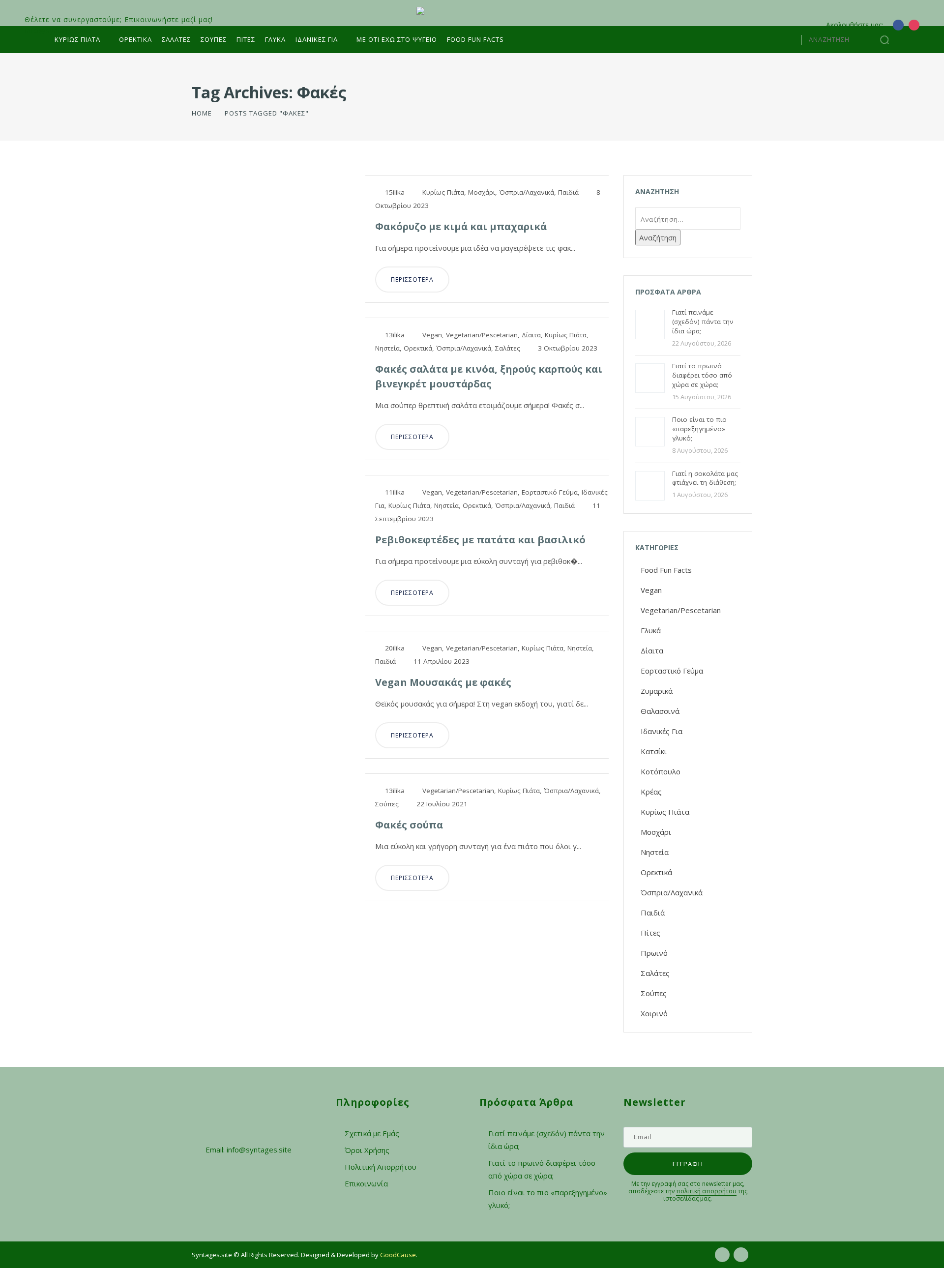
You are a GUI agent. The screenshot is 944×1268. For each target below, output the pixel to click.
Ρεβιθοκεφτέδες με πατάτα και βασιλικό (480, 539)
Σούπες (214, 39)
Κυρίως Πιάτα (77, 39)
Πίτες (245, 39)
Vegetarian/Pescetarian (482, 334)
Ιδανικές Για (661, 731)
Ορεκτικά (135, 39)
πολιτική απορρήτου (706, 1191)
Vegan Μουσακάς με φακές (443, 682)
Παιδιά (568, 192)
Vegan (432, 334)
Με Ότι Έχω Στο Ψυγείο (396, 39)
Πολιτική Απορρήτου (380, 1167)
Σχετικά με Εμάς (372, 1133)
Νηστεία (387, 348)
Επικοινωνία (366, 1183)
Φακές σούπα (409, 824)
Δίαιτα (531, 334)
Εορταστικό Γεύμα (550, 492)
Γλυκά (275, 39)
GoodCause (398, 1254)
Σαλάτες (176, 39)
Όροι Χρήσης (367, 1150)
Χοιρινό (654, 1013)
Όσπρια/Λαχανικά (526, 192)
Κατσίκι (654, 751)
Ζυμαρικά (657, 691)
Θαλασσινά (660, 711)
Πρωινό (654, 953)
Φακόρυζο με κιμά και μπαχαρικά (461, 226)
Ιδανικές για (316, 39)
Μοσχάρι (481, 192)
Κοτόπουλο (660, 771)
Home (202, 113)
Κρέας (651, 791)
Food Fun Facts (475, 39)
